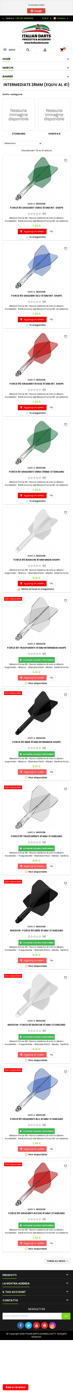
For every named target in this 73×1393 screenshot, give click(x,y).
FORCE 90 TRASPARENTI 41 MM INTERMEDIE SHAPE (36, 647)
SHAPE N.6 (54, 133)
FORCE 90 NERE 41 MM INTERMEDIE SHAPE (36, 742)
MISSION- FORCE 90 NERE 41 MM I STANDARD (36, 930)
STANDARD (18, 133)
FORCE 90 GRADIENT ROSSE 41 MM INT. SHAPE (36, 383)
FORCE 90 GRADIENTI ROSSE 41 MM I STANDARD (36, 1213)
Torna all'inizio (58, 1261)
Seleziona (23, 143)
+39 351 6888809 (24, 18)
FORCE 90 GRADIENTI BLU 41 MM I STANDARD (36, 1119)
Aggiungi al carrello (32, 231)
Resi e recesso (15, 1387)
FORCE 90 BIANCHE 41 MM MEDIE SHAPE (36, 559)
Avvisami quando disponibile (37, 660)
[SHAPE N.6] (54, 114)
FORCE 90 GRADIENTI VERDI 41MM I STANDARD (36, 471)
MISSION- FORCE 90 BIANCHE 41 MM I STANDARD (37, 1024)
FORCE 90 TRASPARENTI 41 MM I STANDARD (36, 836)
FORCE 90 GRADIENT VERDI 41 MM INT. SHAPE (36, 207)
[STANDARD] (19, 114)
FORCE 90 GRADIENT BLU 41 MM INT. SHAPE (36, 295)
